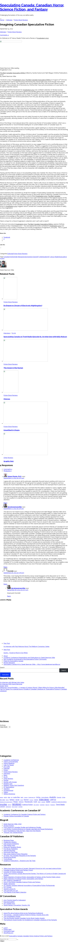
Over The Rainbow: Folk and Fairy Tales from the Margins (22, 831)
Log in (6, 928)
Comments (8, 469)
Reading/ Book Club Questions (14, 785)
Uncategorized (8, 790)
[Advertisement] (34, 705)
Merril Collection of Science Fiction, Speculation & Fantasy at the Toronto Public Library (32, 877)
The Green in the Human (13, 368)
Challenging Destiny (10, 842)
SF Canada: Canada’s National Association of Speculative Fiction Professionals (29, 885)
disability (52, 797)
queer (48, 802)
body (22, 797)
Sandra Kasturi (32, 257)
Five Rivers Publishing (11, 849)
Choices (7, 399)
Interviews (7, 333)
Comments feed (9, 931)
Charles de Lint (31, 797)
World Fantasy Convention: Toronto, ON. (17, 905)
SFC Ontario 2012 (9, 903)
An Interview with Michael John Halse (12, 682)
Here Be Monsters (9, 850)
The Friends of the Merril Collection (15, 892)
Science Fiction (27, 804)
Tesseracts (52, 804)
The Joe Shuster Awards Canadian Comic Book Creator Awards (24, 918)
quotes (3, 804)
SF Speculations (9, 787)
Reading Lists (8, 784)
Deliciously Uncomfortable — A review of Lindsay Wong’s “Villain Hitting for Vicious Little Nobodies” (32, 687)
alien (9, 797)
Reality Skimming (9, 884)
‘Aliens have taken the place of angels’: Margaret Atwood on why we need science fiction (32, 868)
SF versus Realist (53, 257)
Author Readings (9, 763)
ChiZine (12, 257)
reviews (25, 257)
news (39, 802)
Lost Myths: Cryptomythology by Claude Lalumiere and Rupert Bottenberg (28, 829)
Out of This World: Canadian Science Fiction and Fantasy (22, 882)
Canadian (6, 257)
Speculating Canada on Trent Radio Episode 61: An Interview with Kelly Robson (35, 337)
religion (9, 804)
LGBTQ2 (53, 800)
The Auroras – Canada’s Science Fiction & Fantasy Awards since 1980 (26, 915)
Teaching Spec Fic (9, 889)
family (7, 799)
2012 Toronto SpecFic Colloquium (15, 900)
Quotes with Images (10, 782)
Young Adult (15, 806)
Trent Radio (60, 804)
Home (2, 20)
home (21, 799)
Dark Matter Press (9, 845)
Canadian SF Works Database (13, 872)
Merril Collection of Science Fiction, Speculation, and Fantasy (23, 879)
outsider (43, 802)
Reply (5, 503)
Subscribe (5, 675)
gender (17, 799)
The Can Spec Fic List (11, 890)
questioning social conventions (59, 802)
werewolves (8, 806)
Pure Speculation (9, 902)
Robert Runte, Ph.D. (15, 476)
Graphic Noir (9, 461)
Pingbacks (8, 471)
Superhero (42, 804)
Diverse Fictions (9, 826)
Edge (63, 797)
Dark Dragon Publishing (11, 844)
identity (36, 799)
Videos (6, 792)
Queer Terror (4, 686)
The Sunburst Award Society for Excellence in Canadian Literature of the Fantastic (30, 920)
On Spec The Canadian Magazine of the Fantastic (20, 855)
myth (35, 802)
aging (5, 797)
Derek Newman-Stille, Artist (13, 824)
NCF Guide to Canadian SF (12, 880)
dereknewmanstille (15, 507)
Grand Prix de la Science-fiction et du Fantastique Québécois (23, 913)
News (5, 775)
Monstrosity (29, 802)
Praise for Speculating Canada (13, 661)
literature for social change (6, 802)
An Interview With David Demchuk (11, 684)
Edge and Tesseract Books (12, 847)
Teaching (6, 789)
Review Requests (9, 663)
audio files (16, 797)
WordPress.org (8, 933)
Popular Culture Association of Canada (16, 816)
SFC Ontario (8, 887)
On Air (14, 333)
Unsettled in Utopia (11, 430)
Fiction (6, 770)
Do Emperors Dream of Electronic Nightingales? (23, 306)
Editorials (9, 20)
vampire (2, 806)
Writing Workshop (9, 794)
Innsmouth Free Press (11, 852)
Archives (3, 725)
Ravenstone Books (10, 857)
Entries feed (7, 929)
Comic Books (45, 797)
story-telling (36, 804)
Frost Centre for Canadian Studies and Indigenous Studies (22, 827)
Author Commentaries (11, 761)
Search (2, 667)
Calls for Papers (9, 765)
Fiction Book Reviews (21, 20)
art (11, 797)
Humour (31, 799)
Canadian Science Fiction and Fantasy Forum (18, 870)
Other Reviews (8, 458)
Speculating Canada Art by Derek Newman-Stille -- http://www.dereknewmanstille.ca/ (32, 664)
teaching (47, 804)
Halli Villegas (18, 257)
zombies (20, 806)
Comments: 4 (4, 35)
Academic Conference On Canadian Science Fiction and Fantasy (25, 814)
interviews (44, 799)
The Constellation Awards (12, 916)
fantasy (12, 800)
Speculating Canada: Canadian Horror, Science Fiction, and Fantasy (31, 936)
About (6, 656)
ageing (1, 797)
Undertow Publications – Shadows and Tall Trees (19, 861)
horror (26, 800)
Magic (15, 802)
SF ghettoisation (42, 257)
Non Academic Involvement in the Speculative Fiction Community (25, 659)
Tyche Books (8, 859)
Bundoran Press (9, 840)
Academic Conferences (11, 760)
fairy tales (2, 799)
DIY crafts (7, 767)
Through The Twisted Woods (13, 832)
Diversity (59, 797)
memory (21, 802)
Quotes (6, 780)
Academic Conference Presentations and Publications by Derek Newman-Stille (29, 657)
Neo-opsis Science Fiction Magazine (15, 854)
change (26, 797)
